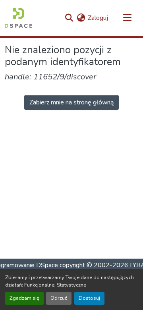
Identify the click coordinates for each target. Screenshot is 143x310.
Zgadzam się (24, 298)
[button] (18, 18)
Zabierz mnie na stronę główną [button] (71, 102)
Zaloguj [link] (98, 17)
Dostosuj (89, 298)
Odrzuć (58, 298)
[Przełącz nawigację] (127, 17)
